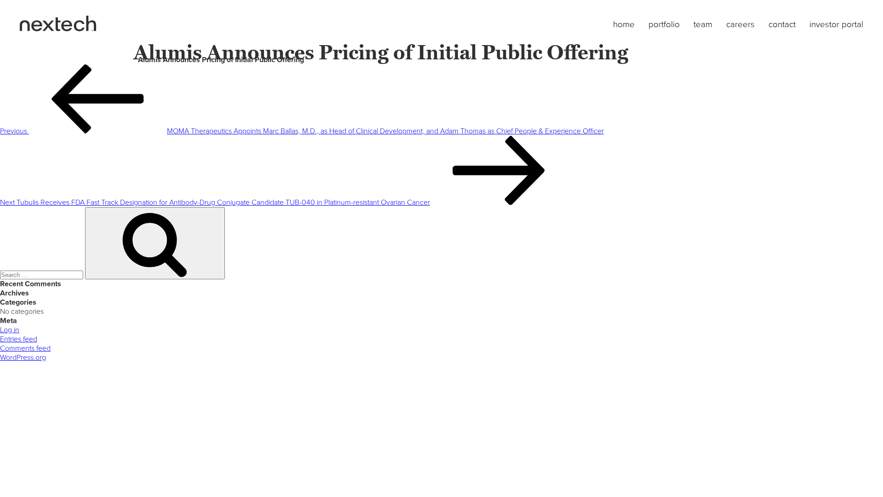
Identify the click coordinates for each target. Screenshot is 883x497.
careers (740, 24)
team (703, 24)
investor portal (836, 24)
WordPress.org (23, 357)
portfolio (664, 24)
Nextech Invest (58, 23)
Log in (9, 330)
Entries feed (18, 339)
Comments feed (25, 348)
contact (782, 24)
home (624, 24)
